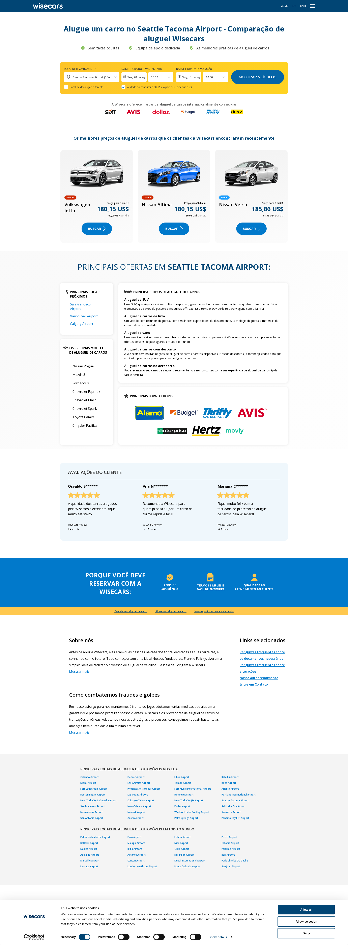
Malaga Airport (136, 843)
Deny (306, 933)
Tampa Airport (182, 783)
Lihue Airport (181, 777)
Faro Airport (134, 837)
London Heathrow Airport (142, 866)
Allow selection (306, 921)
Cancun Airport (136, 860)
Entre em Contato (254, 684)
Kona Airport (229, 783)
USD (303, 6)
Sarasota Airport (231, 812)
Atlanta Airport (230, 788)
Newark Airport (136, 812)
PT (294, 6)
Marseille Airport (89, 860)
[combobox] (151, 77)
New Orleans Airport (139, 806)
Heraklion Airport (184, 854)
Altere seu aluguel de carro (170, 611)
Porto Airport (229, 837)
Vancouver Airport (84, 316)
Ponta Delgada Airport (187, 866)
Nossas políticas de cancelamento (214, 611)
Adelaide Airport (89, 854)
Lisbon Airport (182, 837)
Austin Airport (135, 818)
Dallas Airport (182, 806)
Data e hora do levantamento (141, 69)
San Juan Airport (231, 866)
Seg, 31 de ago (191, 77)
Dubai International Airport (189, 860)
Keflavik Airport (89, 843)
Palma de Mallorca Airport (95, 837)
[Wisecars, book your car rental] (48, 6)
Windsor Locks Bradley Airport (191, 812)
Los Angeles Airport (138, 783)
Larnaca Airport (89, 866)
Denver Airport (136, 777)
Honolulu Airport (184, 794)
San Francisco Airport (80, 306)
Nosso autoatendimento (259, 678)
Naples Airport (88, 849)
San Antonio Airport (91, 818)
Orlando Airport (89, 777)
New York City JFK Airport (188, 800)
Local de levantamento (80, 69)
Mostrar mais (79, 671)
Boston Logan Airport (92, 794)
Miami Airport (88, 783)
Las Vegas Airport (137, 794)
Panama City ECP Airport (235, 818)
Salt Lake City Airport (234, 806)
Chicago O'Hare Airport (140, 800)
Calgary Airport (81, 323)
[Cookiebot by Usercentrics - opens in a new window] (34, 937)
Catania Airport (230, 843)
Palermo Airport (231, 849)
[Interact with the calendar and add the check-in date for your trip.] (134, 77)
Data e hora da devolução (194, 69)
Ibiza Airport (134, 849)
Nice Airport (181, 843)
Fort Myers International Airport (192, 788)
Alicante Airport (136, 854)
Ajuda (284, 6)
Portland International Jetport (239, 794)
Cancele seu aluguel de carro (131, 611)
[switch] (123, 937)
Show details (218, 937)
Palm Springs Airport (186, 818)
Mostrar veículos (257, 77)
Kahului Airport (230, 777)
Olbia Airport (181, 849)
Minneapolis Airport (91, 812)
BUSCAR (94, 228)
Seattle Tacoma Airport (235, 800)
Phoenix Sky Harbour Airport (143, 788)
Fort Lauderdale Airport (93, 788)
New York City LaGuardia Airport (99, 800)
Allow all (306, 909)
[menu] (312, 6)
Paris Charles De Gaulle (235, 860)
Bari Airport (228, 854)
